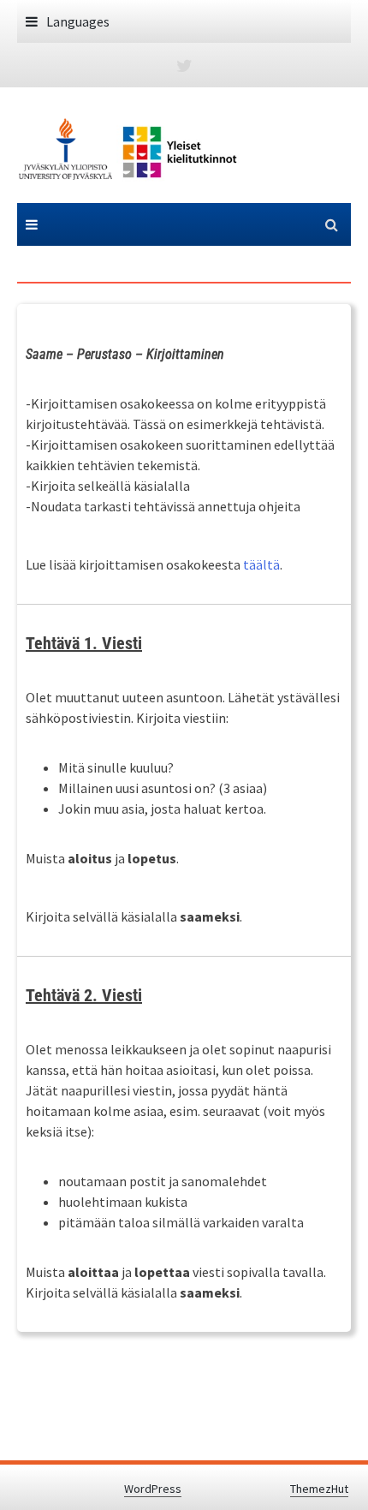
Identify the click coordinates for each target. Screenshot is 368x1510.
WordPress (152, 1488)
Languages (78, 21)
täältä (261, 564)
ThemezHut (319, 1488)
